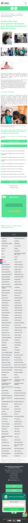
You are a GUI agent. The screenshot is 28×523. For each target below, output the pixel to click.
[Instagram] (12, 512)
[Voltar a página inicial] (5, 3)
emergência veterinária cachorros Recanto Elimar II (12, 168)
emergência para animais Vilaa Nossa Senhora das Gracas (13, 176)
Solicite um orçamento (14, 141)
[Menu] (25, 3)
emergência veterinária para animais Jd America (11, 171)
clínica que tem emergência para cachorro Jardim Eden (13, 150)
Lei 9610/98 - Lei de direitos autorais (14, 461)
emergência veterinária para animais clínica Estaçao (12, 166)
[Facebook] (15, 512)
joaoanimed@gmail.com (14, 480)
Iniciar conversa (14, 509)
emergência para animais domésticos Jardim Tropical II (13, 174)
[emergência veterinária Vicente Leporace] (20, 51)
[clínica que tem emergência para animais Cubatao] (7, 65)
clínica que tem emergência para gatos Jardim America (12, 157)
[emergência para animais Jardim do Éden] (20, 38)
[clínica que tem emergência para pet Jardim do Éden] (7, 51)
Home (14, 486)
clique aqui (16, 136)
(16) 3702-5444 (9, 136)
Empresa (14, 490)
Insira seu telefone (14, 502)
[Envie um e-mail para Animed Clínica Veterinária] (15, 8)
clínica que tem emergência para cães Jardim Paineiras (13, 163)
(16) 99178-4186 (14, 187)
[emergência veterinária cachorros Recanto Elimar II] (7, 38)
